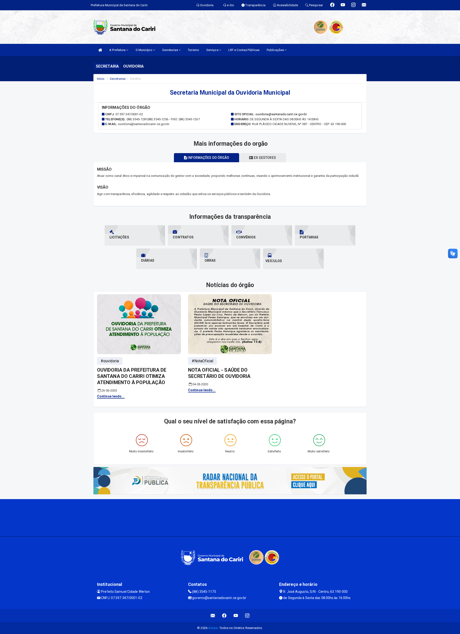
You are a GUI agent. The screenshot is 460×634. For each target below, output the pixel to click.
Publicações (276, 50)
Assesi (213, 628)
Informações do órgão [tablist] (208, 158)
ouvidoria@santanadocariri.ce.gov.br (281, 114)
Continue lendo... (111, 396)
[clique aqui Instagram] (247, 615)
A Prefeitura (117, 50)
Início (101, 79)
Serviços (212, 50)
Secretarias (170, 50)
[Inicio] (100, 50)
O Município (144, 50)
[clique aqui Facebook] (224, 615)
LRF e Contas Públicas (243, 50)
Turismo (193, 50)
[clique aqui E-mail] (213, 615)
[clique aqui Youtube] (236, 615)
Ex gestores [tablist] (264, 158)
